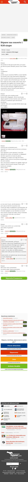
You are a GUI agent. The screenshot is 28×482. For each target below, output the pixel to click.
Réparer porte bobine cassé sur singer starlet (13, 327)
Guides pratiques (9, 432)
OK (20, 463)
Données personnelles (21, 472)
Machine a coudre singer (8, 331)
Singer (8, 50)
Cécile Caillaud (13, 58)
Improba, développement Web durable (13, 471)
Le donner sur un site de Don (14, 362)
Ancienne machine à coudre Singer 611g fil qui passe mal (13, 324)
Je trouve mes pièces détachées (14, 349)
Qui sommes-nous (11, 471)
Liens (2, 432)
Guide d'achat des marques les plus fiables (14, 369)
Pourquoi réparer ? (11, 429)
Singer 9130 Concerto (7, 318)
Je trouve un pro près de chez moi (14, 355)
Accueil (14, 2)
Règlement (6, 473)
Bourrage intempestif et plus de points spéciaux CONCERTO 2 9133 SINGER (13, 321)
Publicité (11, 473)
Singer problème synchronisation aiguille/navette (14, 333)
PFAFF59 (4, 141)
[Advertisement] (14, 18)
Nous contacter (21, 473)
